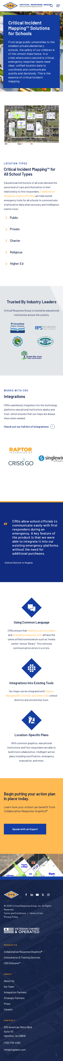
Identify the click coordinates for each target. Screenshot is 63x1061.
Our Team (9, 986)
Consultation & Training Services (22, 957)
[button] (58, 5)
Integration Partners (15, 992)
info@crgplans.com (15, 1049)
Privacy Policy (11, 916)
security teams (47, 630)
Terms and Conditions (15, 913)
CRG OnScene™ (12, 963)
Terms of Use (36, 913)
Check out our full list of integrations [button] (26, 426)
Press (7, 1003)
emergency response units (27, 634)
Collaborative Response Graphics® (23, 951)
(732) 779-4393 (12, 1042)
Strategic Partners (14, 998)
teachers (32, 630)
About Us (9, 980)
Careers (8, 1009)
